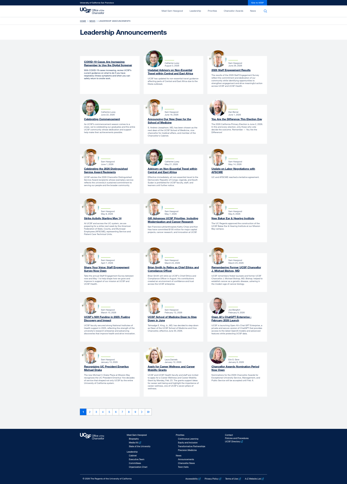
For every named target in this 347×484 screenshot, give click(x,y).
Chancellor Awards (233, 10)
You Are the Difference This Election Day (236, 119)
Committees (135, 463)
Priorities (212, 10)
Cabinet (133, 455)
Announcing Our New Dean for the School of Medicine (169, 120)
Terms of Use (233, 478)
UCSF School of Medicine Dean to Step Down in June (172, 318)
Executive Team (136, 459)
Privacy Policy (213, 478)
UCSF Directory (234, 441)
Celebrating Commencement (102, 119)
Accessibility (193, 478)
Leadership (195, 10)
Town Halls (183, 466)
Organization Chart (138, 466)
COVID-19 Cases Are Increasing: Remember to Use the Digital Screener (108, 63)
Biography (134, 438)
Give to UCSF (259, 3)
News (253, 10)
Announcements (186, 459)
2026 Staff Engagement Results (231, 70)
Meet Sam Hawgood (172, 10)
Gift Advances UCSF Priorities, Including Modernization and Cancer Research (173, 220)
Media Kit (135, 442)
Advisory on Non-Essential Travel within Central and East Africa (172, 170)
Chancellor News (186, 463)
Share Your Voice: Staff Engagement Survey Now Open (106, 269)
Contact (229, 434)
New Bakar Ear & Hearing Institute (232, 218)
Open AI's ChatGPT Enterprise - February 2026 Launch (231, 318)
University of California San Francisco (97, 3)
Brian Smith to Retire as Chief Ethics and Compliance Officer (173, 269)
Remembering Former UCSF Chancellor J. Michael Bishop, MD (236, 269)
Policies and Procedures (237, 438)
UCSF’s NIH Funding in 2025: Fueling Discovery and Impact (107, 318)
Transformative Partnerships (191, 446)
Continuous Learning (188, 438)
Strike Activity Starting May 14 (102, 218)
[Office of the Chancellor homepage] (93, 10)
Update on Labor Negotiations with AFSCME (233, 170)
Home (83, 21)
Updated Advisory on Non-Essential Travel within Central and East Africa (170, 71)
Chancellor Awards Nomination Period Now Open (235, 368)
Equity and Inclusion (188, 442)
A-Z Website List (254, 478)
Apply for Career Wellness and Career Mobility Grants (171, 368)
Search (265, 11)
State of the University (139, 446)
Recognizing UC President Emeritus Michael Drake (106, 368)
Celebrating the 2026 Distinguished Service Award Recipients (106, 170)
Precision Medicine (187, 450)
